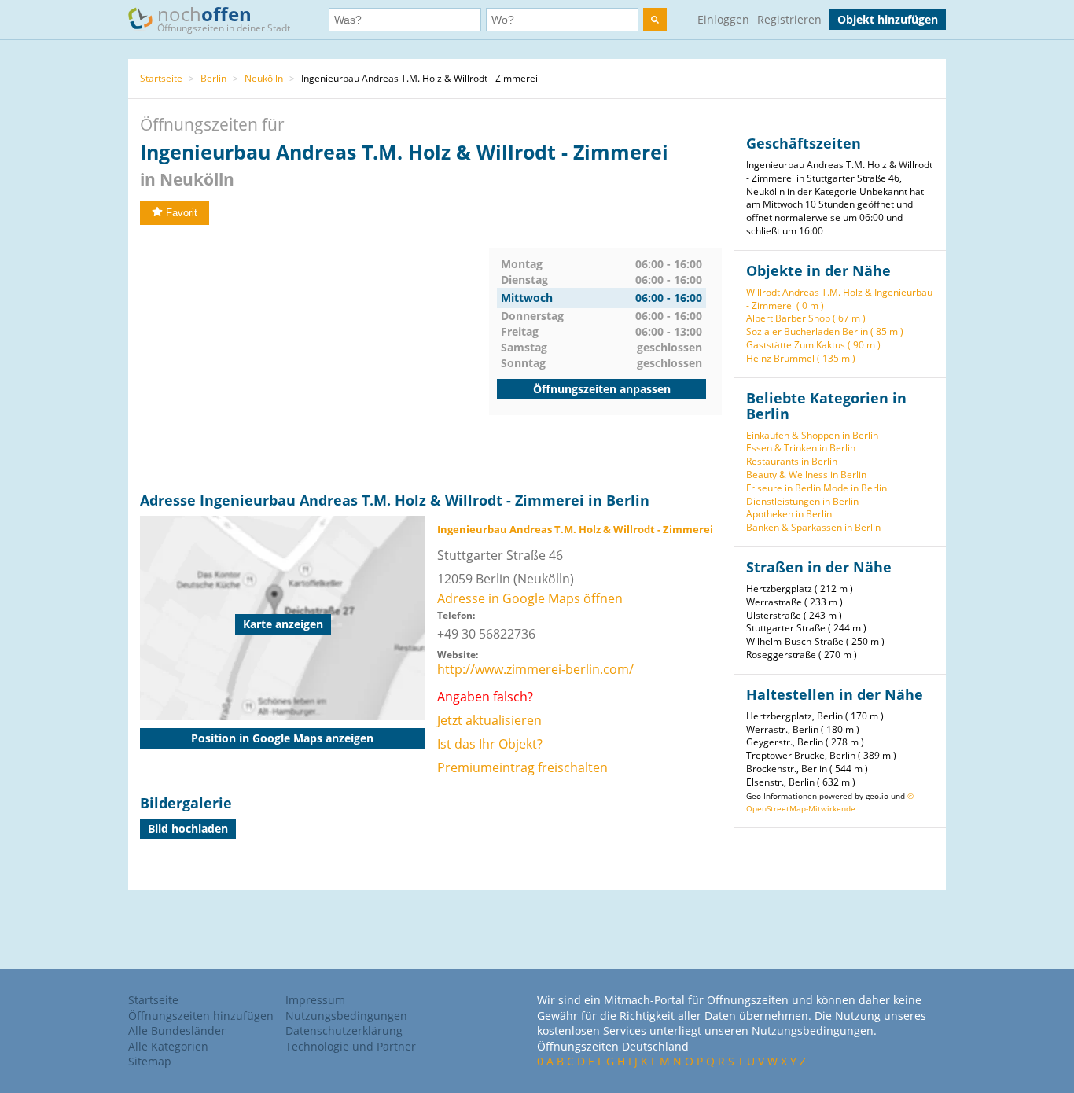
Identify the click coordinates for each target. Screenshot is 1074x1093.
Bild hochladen (188, 828)
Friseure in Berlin (783, 488)
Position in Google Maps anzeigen (282, 738)
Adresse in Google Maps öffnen (530, 598)
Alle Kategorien (168, 1046)
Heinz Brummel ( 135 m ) (800, 358)
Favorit (181, 213)
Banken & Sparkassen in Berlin (813, 527)
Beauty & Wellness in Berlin (806, 474)
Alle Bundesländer (177, 1030)
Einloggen (723, 19)
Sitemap (149, 1061)
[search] (655, 19)
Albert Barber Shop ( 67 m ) (806, 318)
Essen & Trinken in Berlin (800, 447)
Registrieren (789, 19)
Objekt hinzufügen (887, 19)
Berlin (213, 78)
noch (223, 18)
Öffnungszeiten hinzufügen (201, 1015)
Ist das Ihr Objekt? (490, 744)
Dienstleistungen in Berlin (802, 501)
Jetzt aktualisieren (489, 720)
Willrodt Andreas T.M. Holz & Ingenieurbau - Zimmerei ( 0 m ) (839, 298)
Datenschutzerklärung (344, 1030)
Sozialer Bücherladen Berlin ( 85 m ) (824, 331)
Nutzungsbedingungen (346, 1015)
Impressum (315, 999)
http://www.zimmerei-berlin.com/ (535, 669)
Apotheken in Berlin (789, 514)
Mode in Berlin (855, 488)
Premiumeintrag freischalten (522, 767)
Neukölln (264, 78)
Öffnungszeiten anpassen (602, 388)
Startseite (161, 78)
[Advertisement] (314, 358)
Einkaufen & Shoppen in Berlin (812, 435)
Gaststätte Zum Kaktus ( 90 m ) (813, 344)
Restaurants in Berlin (791, 461)
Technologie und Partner (350, 1046)
